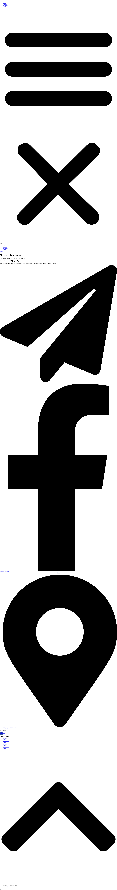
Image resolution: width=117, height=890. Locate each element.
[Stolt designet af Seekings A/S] (0, 889)
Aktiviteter (5, 4)
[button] (58, 126)
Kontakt (4, 6)
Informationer (6, 5)
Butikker (4, 3)
